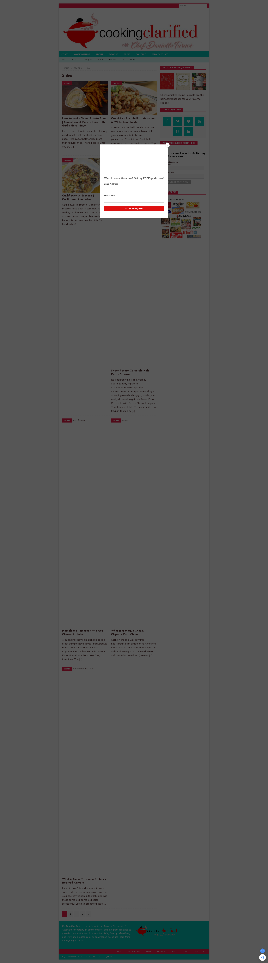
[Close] (167, 145)
